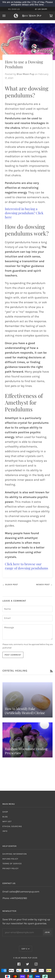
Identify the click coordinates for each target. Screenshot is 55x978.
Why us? (6, 821)
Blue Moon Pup (23, 958)
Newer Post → (44, 584)
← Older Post (10, 584)
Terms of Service (12, 863)
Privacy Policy (10, 868)
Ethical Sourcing (12, 826)
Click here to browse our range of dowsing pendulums (26, 566)
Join (47, 932)
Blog (5, 817)
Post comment (13, 655)
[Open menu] (7, 15)
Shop (5, 812)
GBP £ (24, 949)
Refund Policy (10, 859)
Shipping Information (14, 854)
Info (4, 831)
